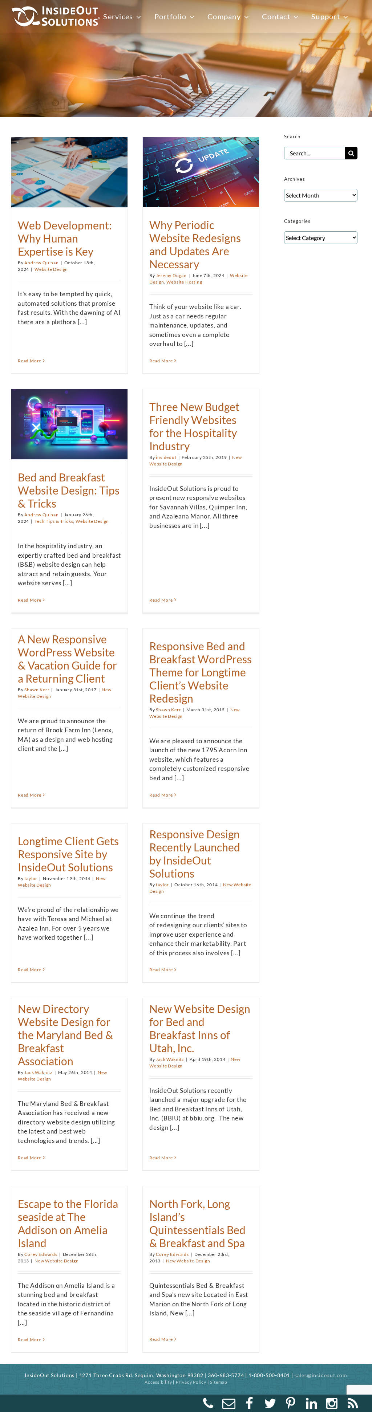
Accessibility (158, 1382)
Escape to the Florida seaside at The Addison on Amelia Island (68, 1223)
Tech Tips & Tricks (54, 521)
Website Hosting (184, 282)
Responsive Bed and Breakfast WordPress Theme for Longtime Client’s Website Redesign (200, 672)
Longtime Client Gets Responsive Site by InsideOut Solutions (68, 854)
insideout (166, 457)
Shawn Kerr (36, 689)
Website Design (51, 269)
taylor (30, 878)
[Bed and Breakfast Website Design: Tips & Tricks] (69, 420)
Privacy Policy (191, 1382)
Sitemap (218, 1382)
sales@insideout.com (321, 1375)
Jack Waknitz (38, 1072)
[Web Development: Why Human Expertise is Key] (69, 168)
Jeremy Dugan (171, 275)
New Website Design (56, 1261)
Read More (29, 360)
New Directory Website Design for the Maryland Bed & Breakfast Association (65, 1034)
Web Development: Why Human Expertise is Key (65, 238)
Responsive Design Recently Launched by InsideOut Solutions (194, 853)
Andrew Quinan (41, 262)
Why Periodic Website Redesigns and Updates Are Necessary (195, 244)
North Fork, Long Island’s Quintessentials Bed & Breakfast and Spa (197, 1223)
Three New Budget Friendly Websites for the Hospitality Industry (194, 426)
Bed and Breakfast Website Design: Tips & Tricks (69, 490)
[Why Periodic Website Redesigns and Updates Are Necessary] (201, 168)
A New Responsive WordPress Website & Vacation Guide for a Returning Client (67, 658)
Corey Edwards (40, 1254)
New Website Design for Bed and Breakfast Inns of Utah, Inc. (199, 1028)
